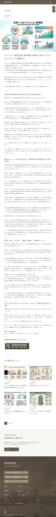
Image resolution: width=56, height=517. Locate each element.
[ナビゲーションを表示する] (50, 2)
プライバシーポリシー (8, 503)
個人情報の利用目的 (19, 503)
